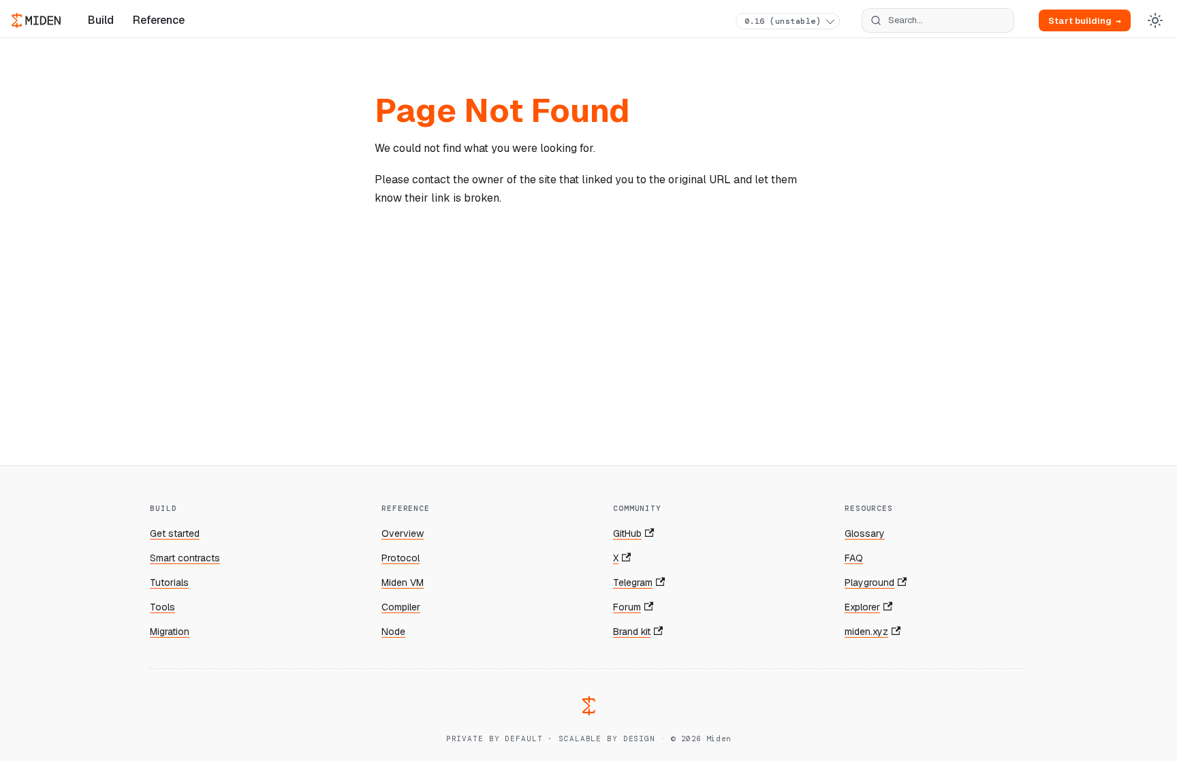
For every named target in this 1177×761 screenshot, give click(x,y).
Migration (169, 631)
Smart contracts (185, 558)
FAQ (854, 558)
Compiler (400, 607)
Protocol (400, 558)
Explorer (862, 607)
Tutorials (169, 582)
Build (101, 20)
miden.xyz (866, 631)
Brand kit (631, 631)
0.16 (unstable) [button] (782, 21)
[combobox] (938, 20)
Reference (159, 20)
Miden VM (402, 582)
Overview (402, 533)
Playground (869, 582)
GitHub (627, 533)
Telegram (633, 582)
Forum (627, 607)
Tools (162, 607)
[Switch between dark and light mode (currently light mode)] (1155, 20)
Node (393, 631)
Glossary (865, 533)
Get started (175, 533)
